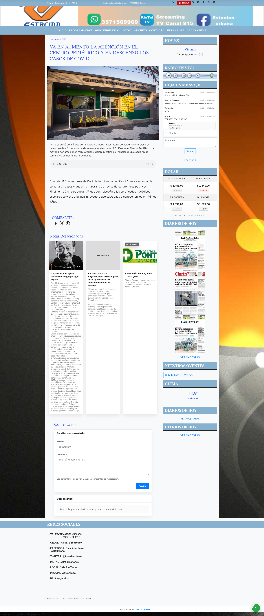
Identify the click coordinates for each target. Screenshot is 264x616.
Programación (80, 30)
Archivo (140, 30)
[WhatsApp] (193, 3)
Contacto (157, 30)
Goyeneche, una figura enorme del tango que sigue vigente (65, 276)
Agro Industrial (107, 30)
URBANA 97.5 (175, 30)
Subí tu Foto (172, 375)
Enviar (142, 486)
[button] (174, 3)
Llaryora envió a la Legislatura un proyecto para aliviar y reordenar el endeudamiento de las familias (103, 279)
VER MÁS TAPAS (190, 357)
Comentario (62, 454)
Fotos (127, 30)
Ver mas (188, 375)
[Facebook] (204, 3)
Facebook (190, 159)
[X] (199, 3)
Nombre (60, 441)
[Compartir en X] (62, 223)
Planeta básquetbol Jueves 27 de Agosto (138, 275)
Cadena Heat (197, 30)
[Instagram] (210, 3)
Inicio (62, 30)
